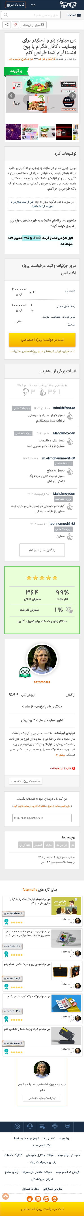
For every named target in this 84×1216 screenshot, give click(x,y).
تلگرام (49, 845)
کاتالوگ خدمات (13, 1155)
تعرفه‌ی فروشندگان (42, 1179)
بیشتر (61, 755)
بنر (72, 845)
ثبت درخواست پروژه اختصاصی (42, 339)
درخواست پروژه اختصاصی (25, 781)
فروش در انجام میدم (67, 1172)
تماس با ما (49, 1138)
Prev (11, 95)
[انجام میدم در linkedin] (38, 1199)
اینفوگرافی (24, 845)
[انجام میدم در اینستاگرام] (55, 1199)
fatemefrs (30, 889)
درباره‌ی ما (64, 1138)
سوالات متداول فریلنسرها (37, 1172)
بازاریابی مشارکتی (52, 1189)
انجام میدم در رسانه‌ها (26, 1138)
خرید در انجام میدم (69, 1155)
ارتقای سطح (12, 1172)
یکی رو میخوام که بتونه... (42, 1162)
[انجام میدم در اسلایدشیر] (30, 1199)
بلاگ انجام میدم (42, 1145)
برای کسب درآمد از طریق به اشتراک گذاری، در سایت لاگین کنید (42, 806)
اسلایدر (38, 845)
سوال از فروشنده (32, 25)
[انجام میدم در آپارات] (46, 1199)
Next (72, 95)
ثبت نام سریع (15, 5)
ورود (32, 4)
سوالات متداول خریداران (40, 1155)
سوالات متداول (30, 1189)
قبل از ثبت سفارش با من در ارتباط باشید (31, 204)
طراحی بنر (61, 845)
